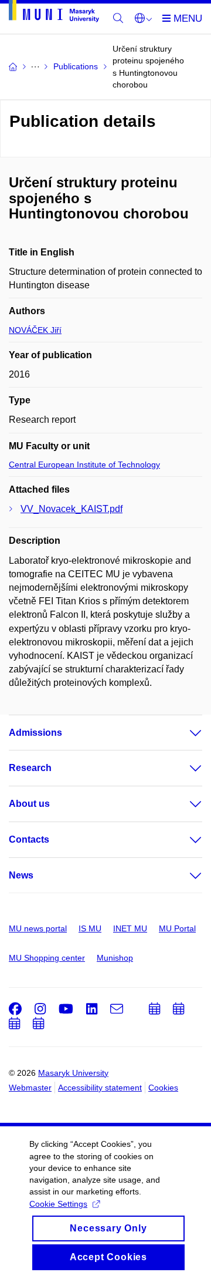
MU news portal (38, 928)
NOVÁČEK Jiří (35, 330)
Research (30, 768)
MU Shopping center (47, 957)
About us (29, 804)
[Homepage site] (54, 13)
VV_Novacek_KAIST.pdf (71, 509)
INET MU (130, 928)
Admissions (35, 733)
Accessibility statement (100, 1087)
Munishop (115, 957)
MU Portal (177, 928)
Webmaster (30, 1087)
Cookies (163, 1087)
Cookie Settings (58, 1204)
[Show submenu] (184, 732)
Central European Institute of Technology (84, 464)
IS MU (90, 928)
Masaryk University (73, 1073)
